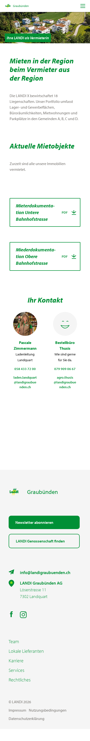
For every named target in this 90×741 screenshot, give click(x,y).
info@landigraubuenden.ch (45, 572)
